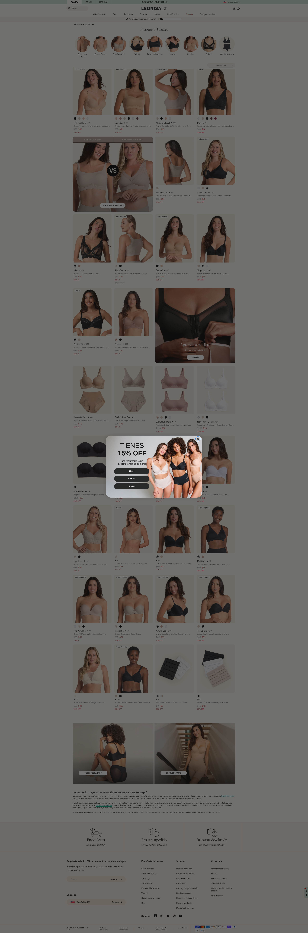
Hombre (131, 479)
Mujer (131, 471)
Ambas (131, 486)
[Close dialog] (198, 439)
